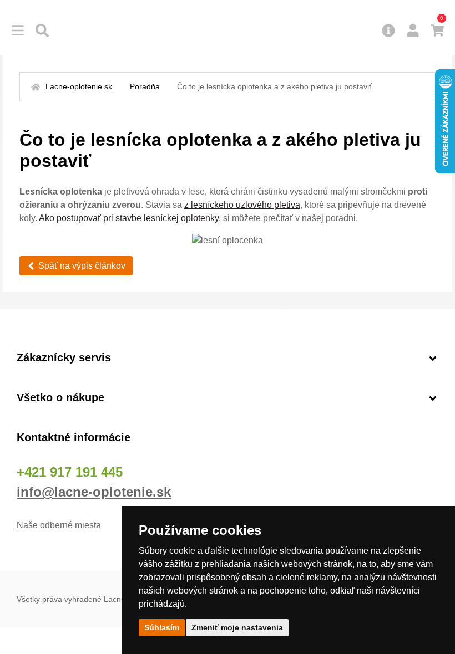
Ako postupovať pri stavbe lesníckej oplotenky (129, 218)
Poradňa (145, 86)
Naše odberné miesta (59, 525)
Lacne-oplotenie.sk (79, 86)
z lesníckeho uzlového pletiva (242, 205)
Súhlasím (161, 627)
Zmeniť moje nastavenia (237, 627)
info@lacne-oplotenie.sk (94, 491)
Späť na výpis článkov (81, 265)
